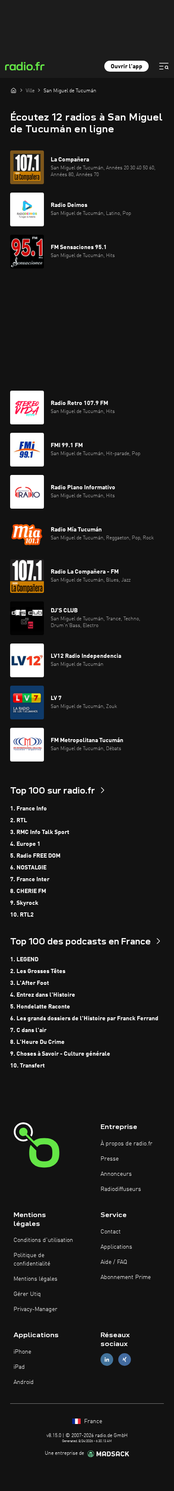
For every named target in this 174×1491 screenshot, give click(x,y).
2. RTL (18, 820)
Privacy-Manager (35, 1309)
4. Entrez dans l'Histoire (42, 995)
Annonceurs (116, 1174)
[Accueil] (13, 90)
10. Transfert (27, 1066)
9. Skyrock (24, 903)
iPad (19, 1367)
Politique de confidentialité (32, 1259)
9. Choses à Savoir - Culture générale (60, 1054)
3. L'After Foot (29, 983)
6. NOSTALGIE (28, 868)
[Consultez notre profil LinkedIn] (106, 1359)
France (92, 1421)
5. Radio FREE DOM (35, 856)
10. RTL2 (22, 915)
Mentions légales (35, 1279)
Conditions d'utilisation (43, 1240)
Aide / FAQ (114, 1262)
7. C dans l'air (28, 1030)
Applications (116, 1247)
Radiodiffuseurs (121, 1189)
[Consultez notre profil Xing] (124, 1359)
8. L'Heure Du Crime (37, 1042)
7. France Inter (29, 879)
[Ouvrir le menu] (164, 66)
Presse (110, 1159)
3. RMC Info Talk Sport (39, 832)
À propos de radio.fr (126, 1144)
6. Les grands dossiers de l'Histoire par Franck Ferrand (84, 1019)
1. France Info (28, 809)
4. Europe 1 (25, 844)
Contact (111, 1232)
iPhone (22, 1352)
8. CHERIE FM (28, 891)
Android (24, 1382)
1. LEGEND (24, 960)
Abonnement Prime (126, 1277)
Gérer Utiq (27, 1294)
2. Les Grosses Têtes (37, 971)
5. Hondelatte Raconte (40, 1007)
